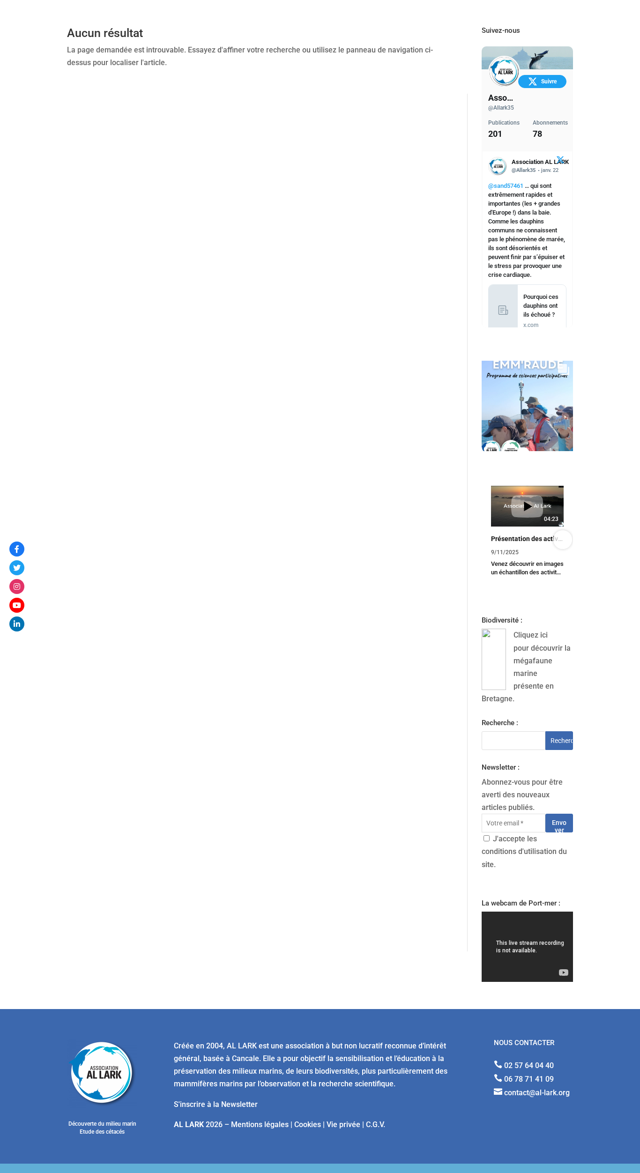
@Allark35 (501, 107)
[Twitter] (16, 567)
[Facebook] (16, 549)
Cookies (307, 1124)
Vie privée (343, 1124)
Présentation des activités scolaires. (527, 538)
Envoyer (559, 825)
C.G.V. (375, 1124)
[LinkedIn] (16, 623)
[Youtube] (16, 605)
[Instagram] (16, 586)
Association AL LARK (501, 98)
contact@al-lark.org (537, 1092)
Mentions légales (260, 1124)
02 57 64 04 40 (529, 1065)
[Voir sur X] (560, 161)
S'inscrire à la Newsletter (216, 1104)
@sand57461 (505, 185)
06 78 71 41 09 (529, 1079)
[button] (492, 540)
